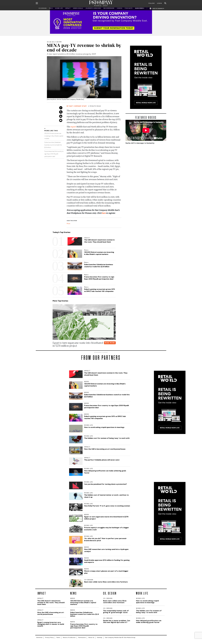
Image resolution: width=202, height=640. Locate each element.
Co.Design (43, 8)
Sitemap (99, 637)
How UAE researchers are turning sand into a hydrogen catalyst (106, 550)
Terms (58, 637)
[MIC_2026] (101, 20)
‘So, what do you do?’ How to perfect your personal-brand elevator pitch (105, 540)
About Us (91, 637)
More (68, 223)
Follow (151, 3)
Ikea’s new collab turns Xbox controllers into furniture (106, 582)
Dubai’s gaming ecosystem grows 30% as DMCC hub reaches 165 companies (105, 418)
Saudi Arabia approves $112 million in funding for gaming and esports (107, 561)
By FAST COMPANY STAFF (77, 106)
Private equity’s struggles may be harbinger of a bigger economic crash (106, 529)
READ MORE (110, 343)
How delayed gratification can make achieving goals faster (105, 472)
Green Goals (78, 8)
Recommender (109, 8)
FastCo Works (158, 8)
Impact (67, 8)
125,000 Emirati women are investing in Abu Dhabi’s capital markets (53, 136)
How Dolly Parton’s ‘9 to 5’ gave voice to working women (107, 506)
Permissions (82, 637)
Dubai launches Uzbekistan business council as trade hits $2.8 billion (53, 145)
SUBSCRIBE (139, 8)
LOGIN (159, 3)
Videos (119, 8)
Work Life (59, 8)
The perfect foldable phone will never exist (102, 460)
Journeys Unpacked (93, 8)
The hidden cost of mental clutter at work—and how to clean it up (106, 496)
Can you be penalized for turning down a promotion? (105, 484)
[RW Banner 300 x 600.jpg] (146, 77)
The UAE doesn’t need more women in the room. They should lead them (105, 374)
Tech (51, 8)
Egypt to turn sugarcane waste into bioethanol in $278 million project (106, 518)
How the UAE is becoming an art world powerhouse (104, 449)
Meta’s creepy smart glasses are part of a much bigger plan (106, 572)
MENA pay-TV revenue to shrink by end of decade (84, 48)
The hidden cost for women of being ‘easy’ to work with (107, 438)
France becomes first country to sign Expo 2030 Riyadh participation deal (53, 154)
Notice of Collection (69, 637)
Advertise (39, 637)
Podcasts (128, 8)
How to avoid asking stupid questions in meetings (104, 427)
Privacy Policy (49, 637)
